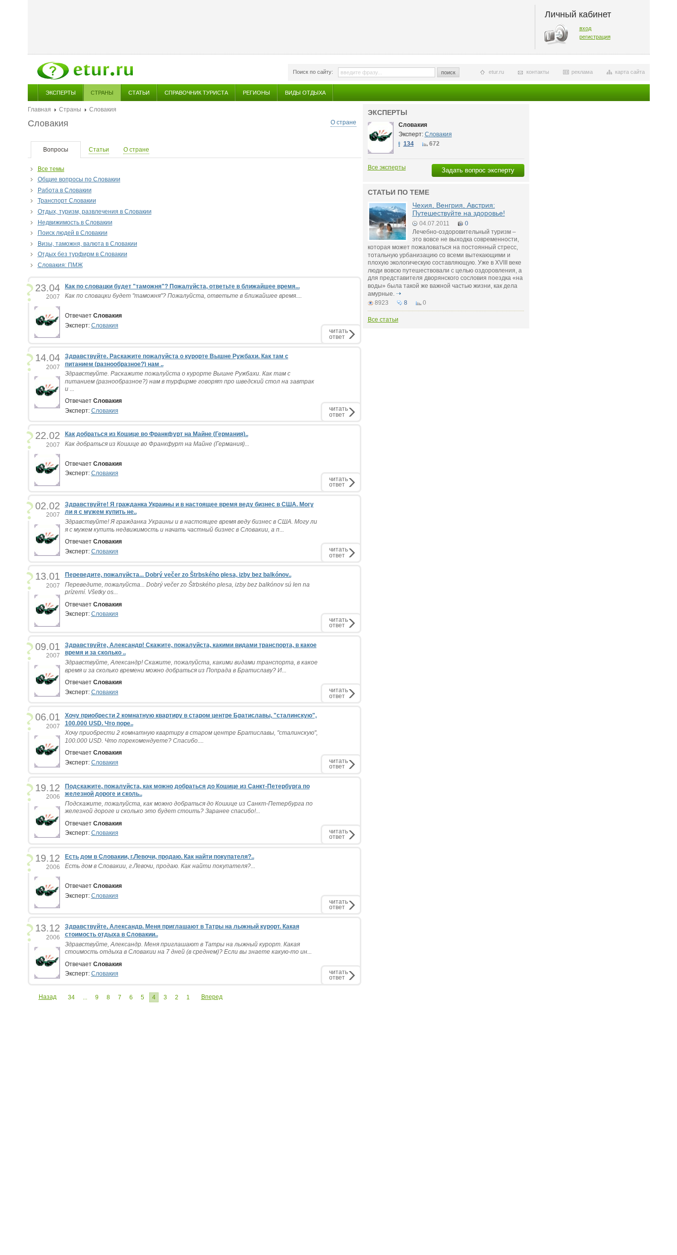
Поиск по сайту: (313, 72)
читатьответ (338, 333)
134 (408, 143)
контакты (537, 72)
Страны (102, 93)
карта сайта (630, 72)
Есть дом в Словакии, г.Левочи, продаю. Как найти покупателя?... (160, 866)
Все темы (51, 168)
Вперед (212, 996)
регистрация (595, 37)
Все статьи (383, 319)
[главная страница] (85, 71)
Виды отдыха (305, 93)
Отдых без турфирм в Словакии (82, 254)
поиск (448, 72)
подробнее (399, 293)
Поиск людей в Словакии (73, 232)
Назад (47, 996)
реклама (582, 72)
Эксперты (61, 93)
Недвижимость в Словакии (75, 222)
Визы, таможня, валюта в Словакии (87, 243)
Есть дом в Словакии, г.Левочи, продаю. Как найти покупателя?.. (159, 856)
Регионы (256, 93)
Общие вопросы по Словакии (79, 179)
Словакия (104, 325)
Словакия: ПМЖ (60, 265)
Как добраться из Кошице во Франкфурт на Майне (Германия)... (157, 443)
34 (71, 997)
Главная (39, 109)
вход (585, 28)
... (85, 997)
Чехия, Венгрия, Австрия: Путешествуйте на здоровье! (458, 209)
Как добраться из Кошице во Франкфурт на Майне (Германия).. (156, 434)
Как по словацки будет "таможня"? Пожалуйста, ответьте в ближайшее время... (182, 286)
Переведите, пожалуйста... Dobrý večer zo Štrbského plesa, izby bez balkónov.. (178, 574)
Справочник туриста (196, 93)
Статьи (139, 93)
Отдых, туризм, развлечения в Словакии (95, 211)
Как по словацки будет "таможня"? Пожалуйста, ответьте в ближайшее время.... (183, 295)
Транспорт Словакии (67, 200)
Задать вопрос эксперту (478, 170)
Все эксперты (387, 167)
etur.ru (496, 72)
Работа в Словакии (65, 190)
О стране (343, 122)
